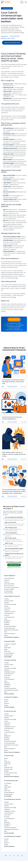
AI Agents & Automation (10, 644)
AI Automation (7, 783)
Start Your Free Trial (14, 565)
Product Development (9, 628)
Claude (6, 701)
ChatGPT (6, 699)
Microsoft (6, 703)
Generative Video (8, 655)
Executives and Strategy (10, 604)
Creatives (6, 599)
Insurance (6, 615)
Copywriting (7, 762)
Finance (6, 606)
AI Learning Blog (8, 591)
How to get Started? (9, 578)
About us (6, 582)
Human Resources (8, 613)
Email (5, 765)
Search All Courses (9, 585)
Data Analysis (7, 647)
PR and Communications (14, 36)
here (16, 278)
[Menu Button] (25, 2)
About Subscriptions (9, 583)
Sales (5, 631)
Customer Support (8, 600)
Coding (6, 645)
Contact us (7, 580)
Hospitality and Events (9, 611)
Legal (5, 619)
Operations (7, 624)
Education (6, 602)
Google (6, 705)
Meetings (6, 771)
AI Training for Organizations (11, 587)
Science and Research (9, 633)
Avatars (6, 758)
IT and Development (9, 617)
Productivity (7, 774)
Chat (5, 760)
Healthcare (7, 609)
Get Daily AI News (14, 319)
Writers (6, 635)
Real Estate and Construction (11, 630)
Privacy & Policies (8, 593)
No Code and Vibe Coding (10, 772)
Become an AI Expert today (12, 42)
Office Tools (7, 651)
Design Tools (7, 763)
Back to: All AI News (7, 8)
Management (7, 620)
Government (7, 608)
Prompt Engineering (9, 653)
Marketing (6, 622)
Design (5, 649)
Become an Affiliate (9, 589)
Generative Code (8, 767)
